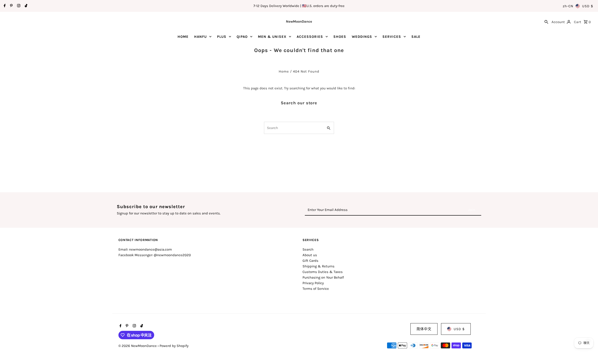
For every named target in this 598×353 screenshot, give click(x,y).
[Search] (546, 21)
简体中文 (423, 329)
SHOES (339, 37)
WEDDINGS (362, 37)
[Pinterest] (11, 6)
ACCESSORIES (310, 37)
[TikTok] (25, 6)
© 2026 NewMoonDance (138, 346)
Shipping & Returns (319, 266)
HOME (183, 37)
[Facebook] (4, 6)
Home (284, 71)
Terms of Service (316, 289)
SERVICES (391, 37)
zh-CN (568, 6)
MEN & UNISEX (272, 37)
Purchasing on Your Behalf (323, 277)
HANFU (200, 37)
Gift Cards (310, 261)
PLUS (221, 37)
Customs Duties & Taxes (323, 272)
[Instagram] (18, 6)
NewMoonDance (299, 21)
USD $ (587, 6)
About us (310, 255)
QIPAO (242, 37)
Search (308, 249)
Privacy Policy (313, 283)
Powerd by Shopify (174, 346)
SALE (415, 37)
